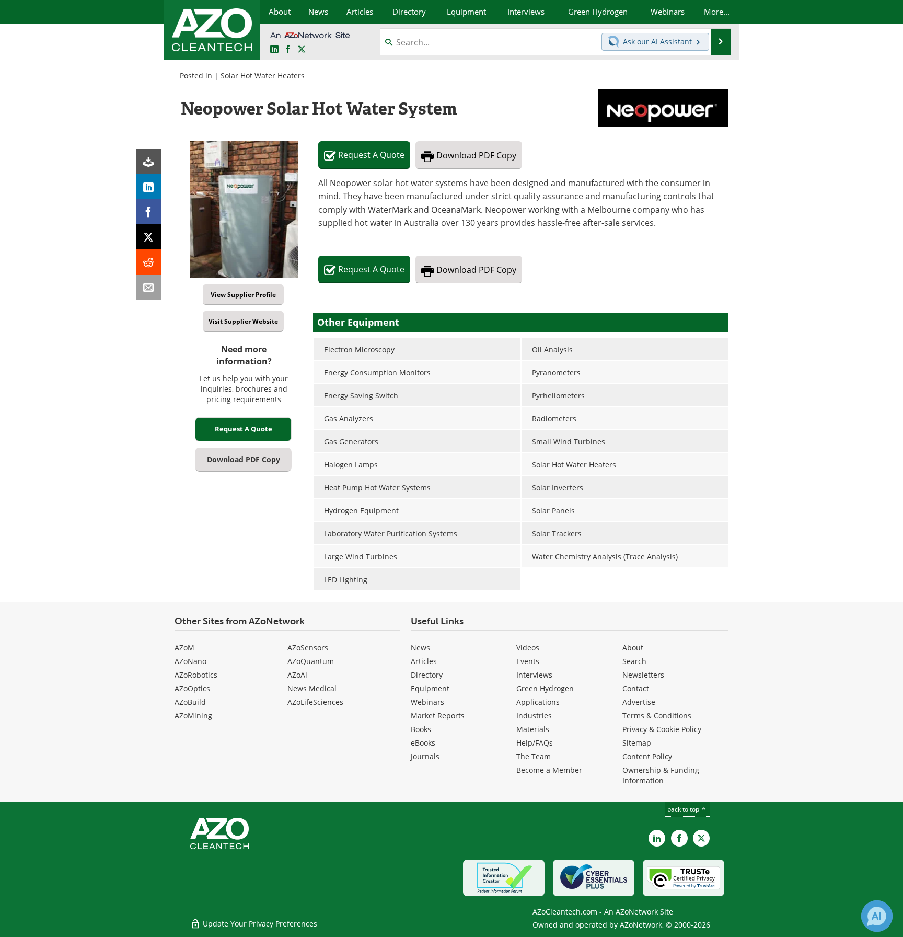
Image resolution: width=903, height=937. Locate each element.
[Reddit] (148, 262)
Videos (527, 648)
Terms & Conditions (656, 716)
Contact (635, 688)
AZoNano (190, 661)
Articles (424, 661)
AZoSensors (307, 648)
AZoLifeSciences (315, 702)
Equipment (430, 688)
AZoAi (297, 675)
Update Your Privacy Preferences (259, 924)
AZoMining (193, 716)
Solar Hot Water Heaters (263, 76)
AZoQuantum (310, 661)
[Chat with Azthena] (877, 916)
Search (634, 661)
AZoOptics (192, 688)
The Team (533, 756)
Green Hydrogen (545, 688)
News (420, 648)
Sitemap (636, 743)
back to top (684, 809)
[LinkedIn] (148, 186)
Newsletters (643, 675)
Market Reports (438, 716)
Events (527, 661)
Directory (427, 675)
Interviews (534, 675)
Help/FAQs (534, 743)
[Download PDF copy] (148, 161)
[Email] (148, 287)
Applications (538, 702)
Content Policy (647, 756)
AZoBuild (190, 702)
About (632, 648)
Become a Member (549, 770)
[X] (148, 236)
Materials (532, 729)
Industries (534, 716)
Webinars (427, 702)
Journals (425, 756)
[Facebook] (148, 211)
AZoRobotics (196, 675)
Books (421, 729)
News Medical (312, 688)
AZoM (184, 648)
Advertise (638, 702)
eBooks (423, 743)
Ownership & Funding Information (660, 775)
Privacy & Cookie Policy (661, 729)
